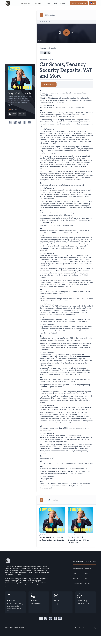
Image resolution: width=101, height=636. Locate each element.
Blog (55, 3)
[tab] (49, 84)
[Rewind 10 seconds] (60, 32)
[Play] (66, 32)
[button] (26, 3)
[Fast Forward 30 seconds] (72, 32)
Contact (62, 3)
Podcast (48, 3)
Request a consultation (78, 3)
